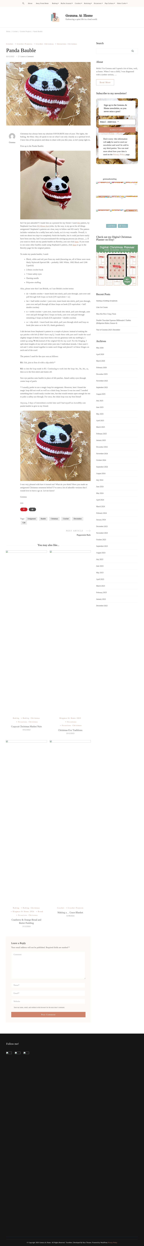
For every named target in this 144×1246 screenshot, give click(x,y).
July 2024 (99, 480)
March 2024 (100, 506)
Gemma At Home (79, 15)
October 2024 (101, 460)
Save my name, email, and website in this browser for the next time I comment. (39, 1007)
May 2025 (100, 414)
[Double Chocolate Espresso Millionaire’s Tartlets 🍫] (103, 203)
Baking (54, 3)
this (78, 223)
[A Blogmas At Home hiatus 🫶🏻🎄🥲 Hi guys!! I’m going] (131, 216)
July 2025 (99, 401)
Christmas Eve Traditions (70, 730)
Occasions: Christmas (67, 44)
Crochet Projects (24, 44)
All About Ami (43, 226)
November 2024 (102, 454)
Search (100, 43)
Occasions (97, 3)
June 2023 (100, 566)
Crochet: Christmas (45, 44)
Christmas (54, 519)
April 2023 (100, 579)
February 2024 (101, 513)
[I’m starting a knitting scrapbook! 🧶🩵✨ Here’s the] (103, 189)
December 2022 (102, 606)
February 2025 (101, 434)
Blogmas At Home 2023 (70, 718)
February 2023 (101, 592)
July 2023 (99, 559)
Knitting (87, 3)
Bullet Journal (66, 3)
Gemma (12, 142)
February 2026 (101, 367)
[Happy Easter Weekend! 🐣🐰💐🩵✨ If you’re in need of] (131, 189)
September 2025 (102, 387)
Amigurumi (31, 519)
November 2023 (102, 533)
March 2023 (100, 586)
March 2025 (100, 427)
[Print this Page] (32, 509)
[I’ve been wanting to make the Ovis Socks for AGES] (103, 216)
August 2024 (100, 473)
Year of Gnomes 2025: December (108, 330)
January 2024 (101, 520)
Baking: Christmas (31, 718)
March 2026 (100, 361)
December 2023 (102, 526)
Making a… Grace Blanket (70, 912)
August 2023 (100, 553)
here (76, 242)
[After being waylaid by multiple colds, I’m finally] (117, 216)
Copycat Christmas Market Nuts (26, 726)
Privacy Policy (119, 154)
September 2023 (102, 546)
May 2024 (100, 493)
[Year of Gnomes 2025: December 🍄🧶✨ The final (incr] (117, 203)
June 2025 (100, 407)
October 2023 (101, 540)
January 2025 (101, 440)
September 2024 (102, 467)
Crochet (78, 3)
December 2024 (102, 447)
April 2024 (100, 500)
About (30, 3)
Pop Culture (109, 3)
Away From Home (42, 3)
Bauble (43, 519)
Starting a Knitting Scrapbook (106, 301)
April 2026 (100, 354)
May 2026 (100, 348)
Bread (40, 911)
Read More (105, 82)
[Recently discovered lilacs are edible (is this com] (117, 189)
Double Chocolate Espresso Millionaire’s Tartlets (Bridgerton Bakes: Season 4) (113, 321)
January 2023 (101, 599)
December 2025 (102, 374)
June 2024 (100, 487)
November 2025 (102, 381)
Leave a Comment (27, 56)
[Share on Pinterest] (23, 509)
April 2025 (100, 420)
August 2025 (100, 394)
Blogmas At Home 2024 (23, 911)
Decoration (78, 519)
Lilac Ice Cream (102, 307)
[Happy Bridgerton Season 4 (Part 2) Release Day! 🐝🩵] (131, 203)
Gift (23, 523)
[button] (23, 3)
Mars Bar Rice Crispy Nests (106, 314)
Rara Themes (87, 1242)
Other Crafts (121, 3)
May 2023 (100, 573)
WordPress (103, 1242)
